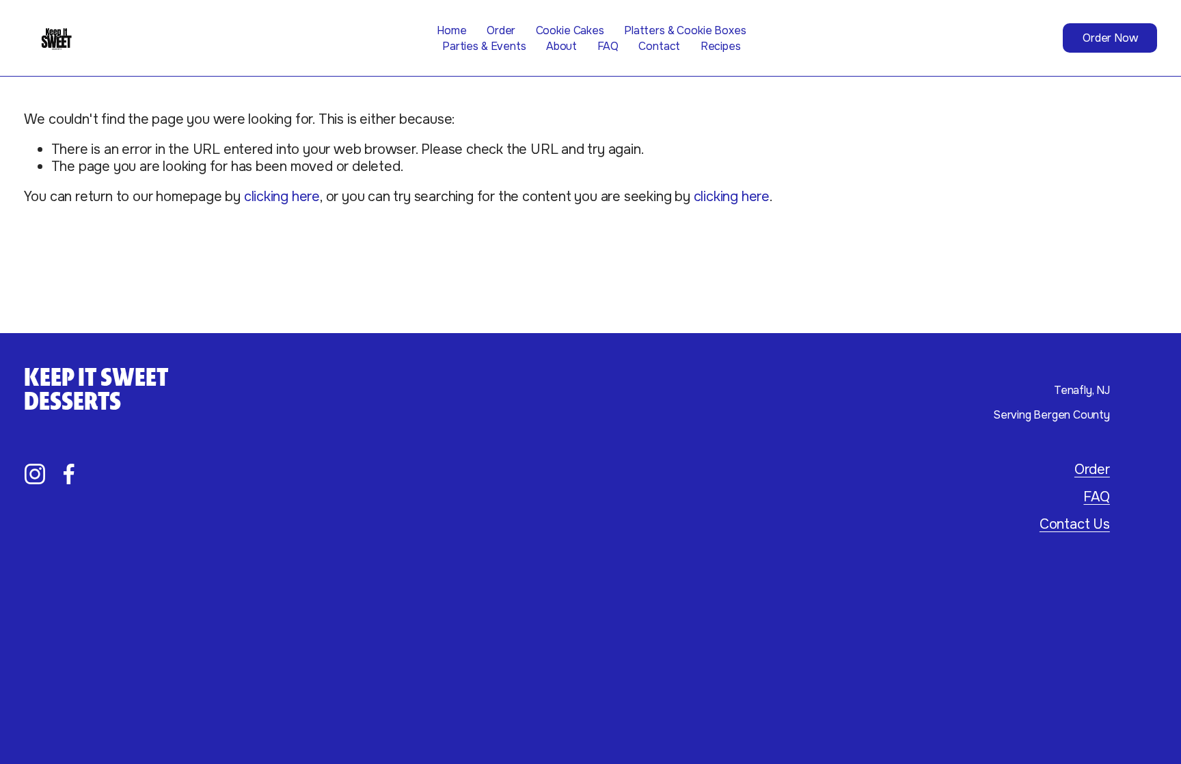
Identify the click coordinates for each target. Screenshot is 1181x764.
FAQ (608, 46)
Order (501, 30)
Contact (659, 46)
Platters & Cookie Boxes (685, 30)
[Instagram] (35, 474)
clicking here (282, 196)
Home (451, 30)
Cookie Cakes (570, 30)
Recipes (721, 46)
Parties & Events (484, 46)
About (561, 46)
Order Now (1110, 38)
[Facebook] (69, 474)
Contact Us (1075, 524)
